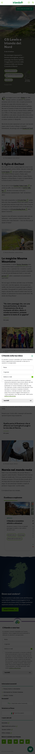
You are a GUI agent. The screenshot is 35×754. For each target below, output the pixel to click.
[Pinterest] (16, 741)
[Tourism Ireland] (18, 2)
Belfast (23, 98)
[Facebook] (4, 741)
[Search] (33, 2)
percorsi (4, 276)
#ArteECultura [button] (12, 535)
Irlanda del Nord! (28, 128)
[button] (32, 356)
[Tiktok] (27, 741)
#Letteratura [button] (8, 80)
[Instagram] (10, 741)
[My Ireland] (29, 2)
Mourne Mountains (22, 264)
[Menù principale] (2, 2)
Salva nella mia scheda (23, 8)
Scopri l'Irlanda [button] (9, 609)
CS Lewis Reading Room (17, 209)
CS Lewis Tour (21, 200)
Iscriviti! (6, 400)
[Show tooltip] (32, 377)
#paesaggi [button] (21, 535)
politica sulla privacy (10, 396)
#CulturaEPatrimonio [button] (11, 70)
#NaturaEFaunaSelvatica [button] (15, 538)
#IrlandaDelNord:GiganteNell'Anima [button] (13, 75)
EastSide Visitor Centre (20, 186)
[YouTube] (22, 741)
